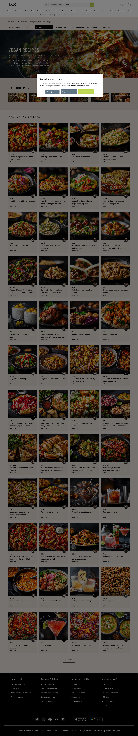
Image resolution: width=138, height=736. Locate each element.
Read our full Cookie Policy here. (77, 86)
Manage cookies (52, 92)
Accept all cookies (86, 92)
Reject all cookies (68, 92)
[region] (70, 85)
